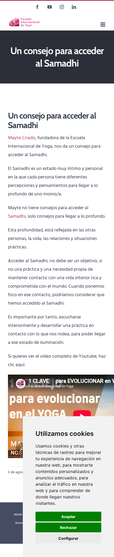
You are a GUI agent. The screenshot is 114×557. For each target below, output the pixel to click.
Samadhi (16, 216)
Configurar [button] (68, 538)
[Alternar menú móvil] (103, 24)
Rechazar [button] (68, 527)
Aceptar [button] (68, 516)
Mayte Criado (21, 138)
